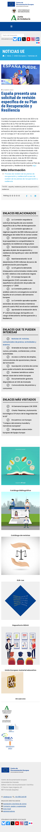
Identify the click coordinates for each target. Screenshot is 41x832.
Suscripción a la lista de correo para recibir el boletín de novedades (20, 367)
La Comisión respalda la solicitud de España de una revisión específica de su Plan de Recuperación (19, 223)
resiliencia (18, 187)
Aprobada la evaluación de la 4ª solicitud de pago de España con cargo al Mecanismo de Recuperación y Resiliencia (20, 314)
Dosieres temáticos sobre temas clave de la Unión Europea (18, 374)
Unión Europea (20, 56)
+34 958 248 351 (20, 797)
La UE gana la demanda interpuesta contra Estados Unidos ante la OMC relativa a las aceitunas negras (20, 271)
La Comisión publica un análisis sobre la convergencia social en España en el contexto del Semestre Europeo (20, 293)
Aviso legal (7, 809)
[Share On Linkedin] (35, 195)
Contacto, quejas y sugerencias (14, 806)
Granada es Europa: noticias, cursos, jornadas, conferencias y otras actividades (19, 351)
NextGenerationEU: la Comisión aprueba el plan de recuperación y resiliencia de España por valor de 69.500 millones (20, 251)
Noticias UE (32, 56)
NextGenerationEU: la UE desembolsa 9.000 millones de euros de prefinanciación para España (20, 262)
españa (11, 187)
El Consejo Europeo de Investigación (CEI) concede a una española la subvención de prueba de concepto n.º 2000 (19, 281)
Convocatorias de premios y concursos (19, 387)
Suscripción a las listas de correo (14, 804)
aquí (34, 165)
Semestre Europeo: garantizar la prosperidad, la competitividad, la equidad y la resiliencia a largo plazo (20, 241)
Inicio (9, 56)
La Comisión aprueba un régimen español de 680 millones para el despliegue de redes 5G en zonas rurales (20, 232)
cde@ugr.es (7, 797)
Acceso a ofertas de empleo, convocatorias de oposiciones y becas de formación (19, 360)
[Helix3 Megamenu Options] (11, 26)
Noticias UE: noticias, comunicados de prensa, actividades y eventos (19, 342)
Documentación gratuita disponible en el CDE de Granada (18, 380)
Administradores (9, 811)
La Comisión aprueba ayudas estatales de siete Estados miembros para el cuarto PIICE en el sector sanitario (20, 303)
